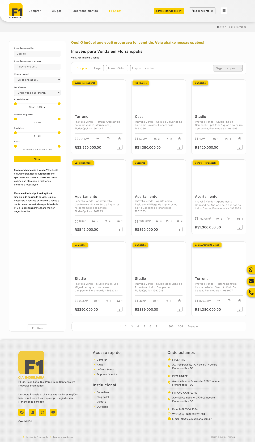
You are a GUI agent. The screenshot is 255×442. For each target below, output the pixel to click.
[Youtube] (53, 412)
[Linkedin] (32, 412)
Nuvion (231, 437)
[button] (82, 68)
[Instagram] (42, 412)
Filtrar (37, 159)
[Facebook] (21, 412)
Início (220, 26)
